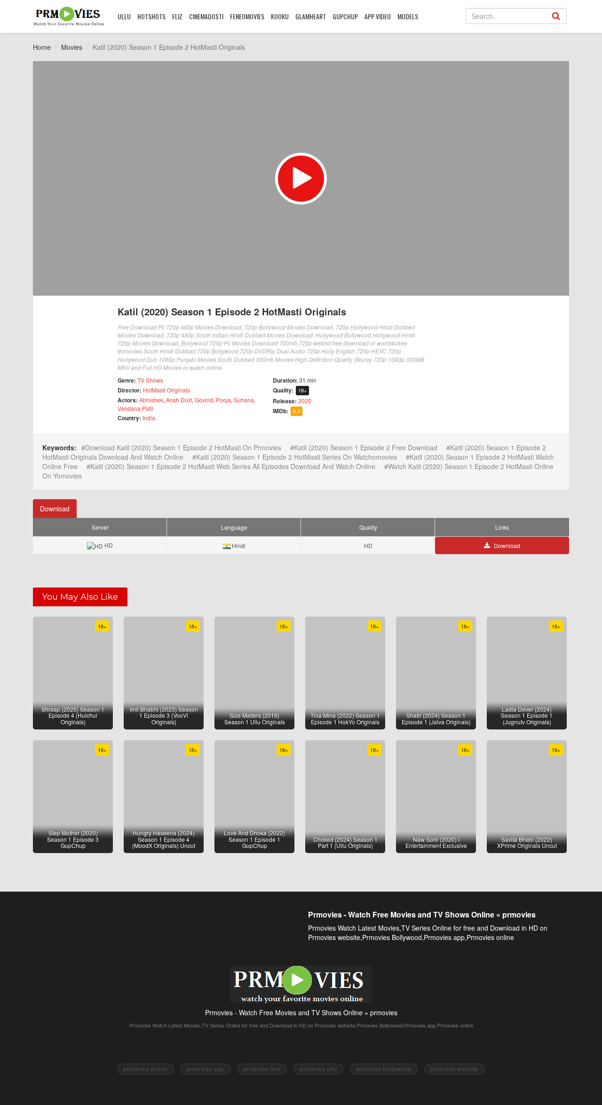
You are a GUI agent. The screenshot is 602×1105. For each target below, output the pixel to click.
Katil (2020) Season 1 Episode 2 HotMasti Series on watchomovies (296, 457)
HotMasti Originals (166, 390)
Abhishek (151, 400)
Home (42, 47)
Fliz (177, 16)
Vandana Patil (135, 408)
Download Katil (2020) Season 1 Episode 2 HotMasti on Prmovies (183, 447)
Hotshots (151, 16)
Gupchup (345, 16)
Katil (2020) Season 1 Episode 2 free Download (365, 447)
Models (407, 16)
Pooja (223, 400)
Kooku (280, 16)
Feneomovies (247, 16)
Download (55, 508)
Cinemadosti (206, 16)
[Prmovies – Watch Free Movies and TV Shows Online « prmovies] (69, 16)
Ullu (124, 16)
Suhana (244, 400)
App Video (377, 16)
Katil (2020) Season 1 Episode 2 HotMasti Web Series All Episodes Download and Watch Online (232, 466)
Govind (204, 400)
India (149, 418)
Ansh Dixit (179, 400)
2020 (304, 401)
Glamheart (310, 16)
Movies (71, 47)
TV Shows (150, 380)
